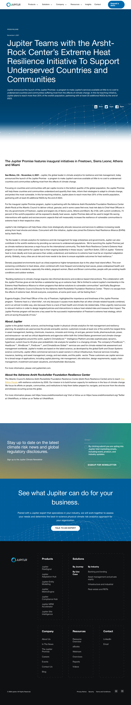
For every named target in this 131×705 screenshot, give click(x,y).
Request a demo (115, 4)
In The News (47, 644)
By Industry (93, 567)
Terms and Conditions (103, 691)
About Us (46, 639)
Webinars (77, 652)
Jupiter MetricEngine (48, 590)
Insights (88, 4)
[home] (13, 5)
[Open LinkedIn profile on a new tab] (116, 691)
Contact (97, 4)
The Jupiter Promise (47, 650)
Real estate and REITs (98, 589)
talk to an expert (65, 528)
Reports (76, 662)
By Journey (78, 567)
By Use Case (76, 573)
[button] (33, 5)
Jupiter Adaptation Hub (49, 576)
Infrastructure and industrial (100, 584)
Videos (76, 667)
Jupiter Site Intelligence (47, 613)
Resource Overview (77, 640)
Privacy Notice (81, 691)
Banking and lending (97, 572)
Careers (45, 657)
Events (45, 662)
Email (106, 644)
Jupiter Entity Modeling (48, 583)
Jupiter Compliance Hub (50, 598)
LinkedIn (107, 639)
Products (47, 559)
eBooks (76, 647)
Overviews (77, 657)
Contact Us (47, 667)
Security (91, 691)
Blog (44, 672)
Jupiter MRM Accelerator (48, 605)
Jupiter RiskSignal (47, 568)
